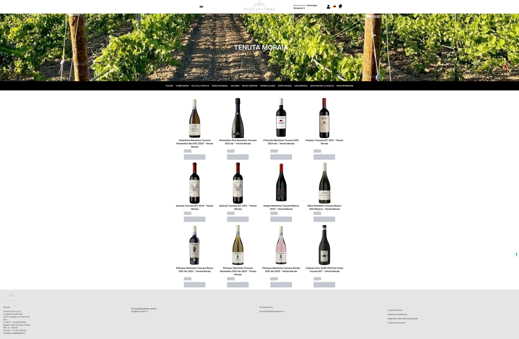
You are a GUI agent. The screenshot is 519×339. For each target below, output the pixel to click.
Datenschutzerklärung (397, 314)
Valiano (235, 86)
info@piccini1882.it (139, 311)
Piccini (169, 86)
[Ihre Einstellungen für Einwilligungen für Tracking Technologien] (516, 254)
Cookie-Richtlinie (395, 310)
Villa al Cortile (200, 86)
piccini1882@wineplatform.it (272, 311)
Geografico (301, 86)
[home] (259, 7)
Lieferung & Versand (396, 323)
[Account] (328, 7)
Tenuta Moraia (220, 86)
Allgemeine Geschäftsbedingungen (403, 318)
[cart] (340, 7)
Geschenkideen (345, 86)
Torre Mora (182, 86)
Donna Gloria (267, 86)
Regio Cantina (250, 86)
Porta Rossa (285, 86)
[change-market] (309, 6)
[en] (334, 3)
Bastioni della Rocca (322, 86)
